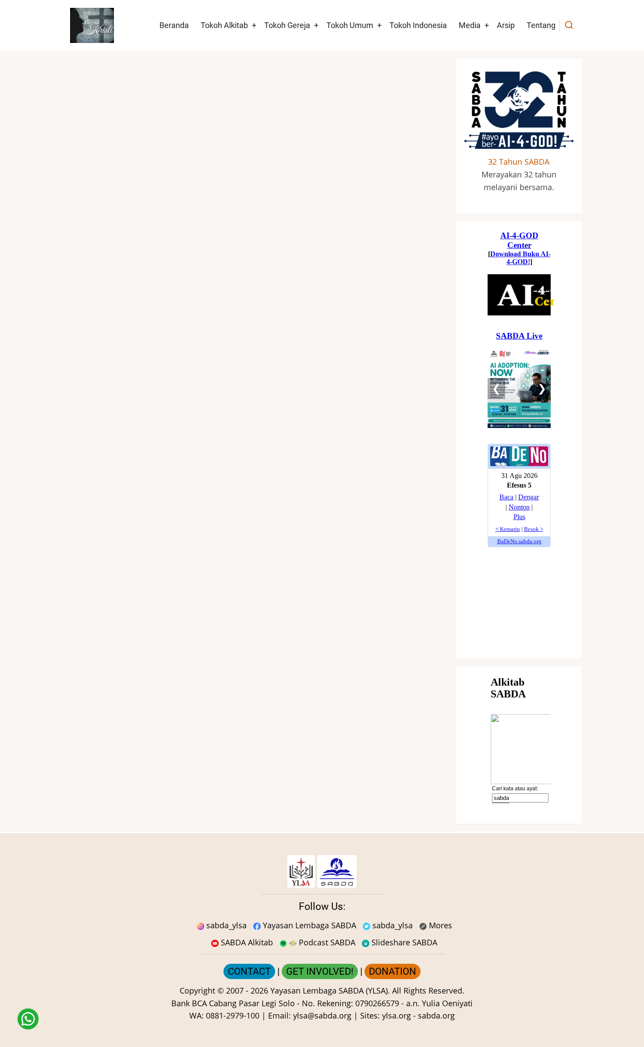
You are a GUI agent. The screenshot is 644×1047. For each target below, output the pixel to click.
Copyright (197, 990)
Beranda (174, 25)
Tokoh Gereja (287, 25)
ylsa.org (396, 1015)
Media (470, 25)
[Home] (92, 24)
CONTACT (249, 971)
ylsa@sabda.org (322, 1015)
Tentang (541, 25)
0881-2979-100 (232, 1015)
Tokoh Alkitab (224, 25)
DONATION (392, 971)
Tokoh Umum (349, 25)
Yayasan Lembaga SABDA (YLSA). (330, 990)
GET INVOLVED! (320, 971)
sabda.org (436, 1015)
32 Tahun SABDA (518, 161)
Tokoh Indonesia (418, 25)
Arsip (506, 25)
